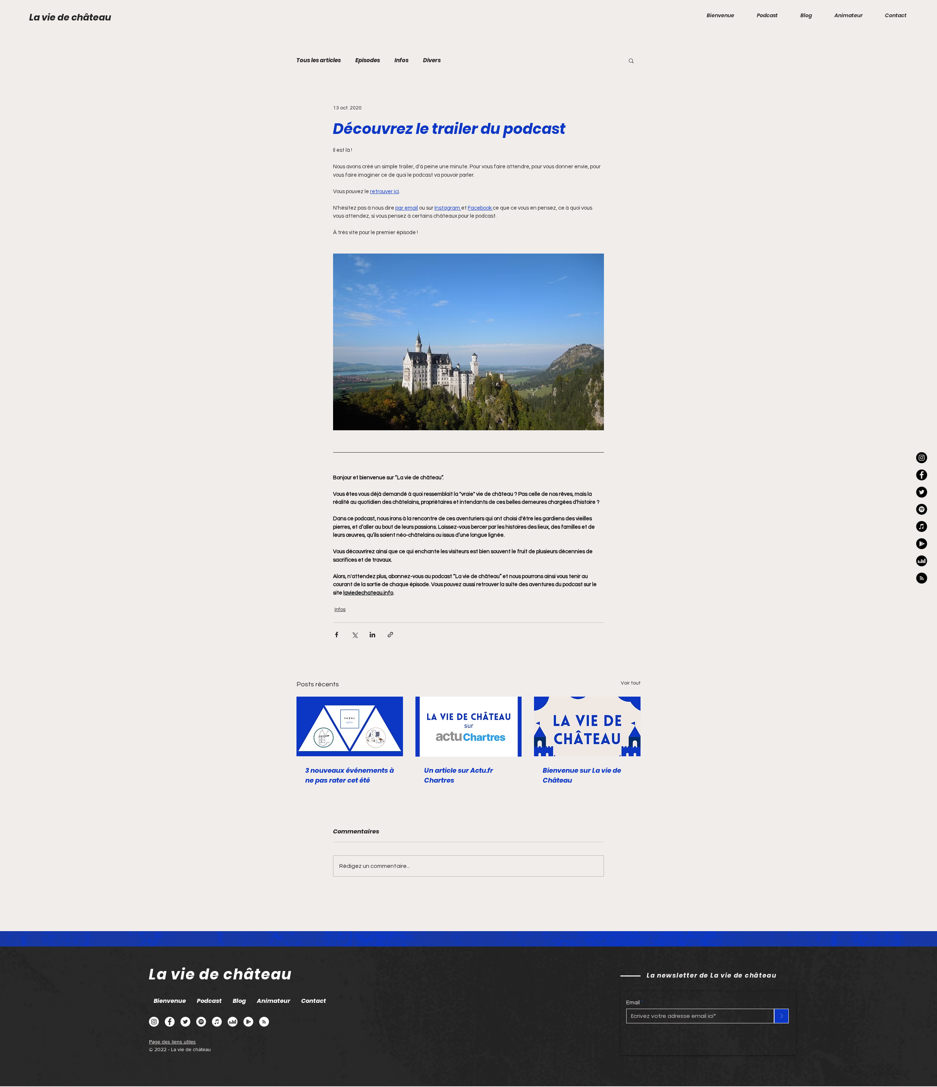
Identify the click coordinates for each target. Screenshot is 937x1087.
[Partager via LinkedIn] (372, 634)
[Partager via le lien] (390, 634)
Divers (432, 60)
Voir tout (631, 683)
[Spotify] (201, 1022)
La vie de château (70, 17)
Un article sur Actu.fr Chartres (458, 775)
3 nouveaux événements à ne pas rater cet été (349, 775)
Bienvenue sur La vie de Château (582, 775)
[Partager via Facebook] (336, 634)
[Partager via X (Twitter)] (354, 634)
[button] (631, 60)
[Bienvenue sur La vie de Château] (587, 726)
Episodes (367, 60)
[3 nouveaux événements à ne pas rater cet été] (349, 726)
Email (633, 1002)
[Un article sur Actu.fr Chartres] (468, 727)
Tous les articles (318, 60)
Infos (401, 60)
